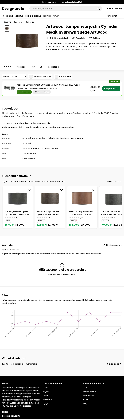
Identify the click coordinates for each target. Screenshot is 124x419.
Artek (86, 387)
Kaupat (118, 8)
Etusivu (7, 22)
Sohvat (56, 15)
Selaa (110, 8)
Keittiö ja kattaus (33, 15)
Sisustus (30, 22)
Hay (85, 403)
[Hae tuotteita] (98, 8)
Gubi (85, 399)
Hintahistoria (53, 66)
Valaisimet (48, 399)
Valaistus (19, 15)
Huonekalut (7, 15)
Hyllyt (45, 403)
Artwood (26, 143)
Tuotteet (18, 22)
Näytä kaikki (113, 181)
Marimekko (88, 395)
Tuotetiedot (21, 66)
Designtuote (13, 8)
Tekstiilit (47, 15)
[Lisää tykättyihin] (29, 189)
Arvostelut (37, 66)
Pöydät (46, 391)
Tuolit (45, 387)
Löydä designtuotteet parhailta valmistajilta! (62, 2)
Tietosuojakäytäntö (11, 415)
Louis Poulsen (89, 391)
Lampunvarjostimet (49, 148)
